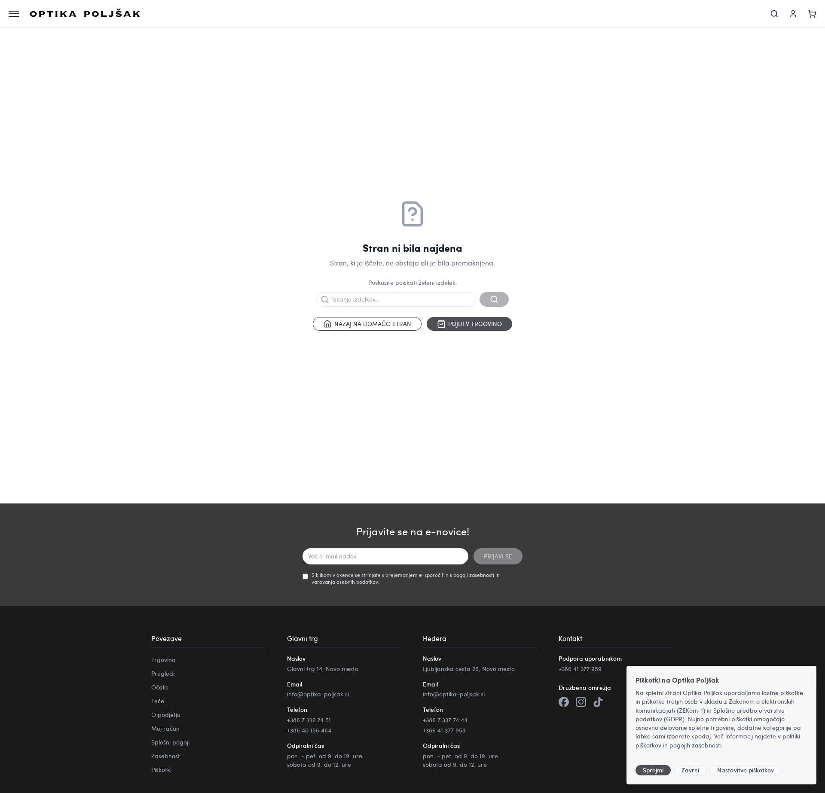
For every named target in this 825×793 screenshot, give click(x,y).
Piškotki (161, 770)
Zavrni (690, 770)
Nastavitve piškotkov (745, 770)
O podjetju (165, 715)
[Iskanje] (774, 14)
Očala (159, 687)
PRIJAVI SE (498, 556)
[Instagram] (581, 703)
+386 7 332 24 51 (309, 720)
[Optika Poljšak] (85, 14)
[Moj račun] (793, 14)
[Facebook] (564, 703)
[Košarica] (812, 14)
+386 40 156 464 (309, 730)
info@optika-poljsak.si (318, 694)
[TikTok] (598, 703)
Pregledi (162, 673)
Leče (157, 701)
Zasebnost (165, 756)
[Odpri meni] (14, 13)
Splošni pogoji (170, 742)
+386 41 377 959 (444, 730)
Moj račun (165, 728)
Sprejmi (653, 770)
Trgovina (163, 660)
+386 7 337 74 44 (445, 720)
